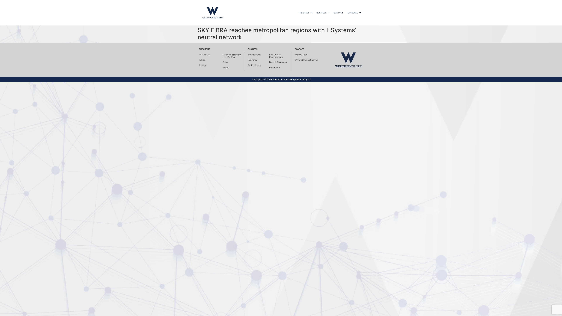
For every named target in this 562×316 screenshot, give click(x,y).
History (202, 65)
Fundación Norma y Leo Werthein (231, 55)
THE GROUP (304, 13)
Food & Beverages (278, 62)
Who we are (204, 54)
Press (225, 62)
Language (353, 13)
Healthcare (274, 67)
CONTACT (338, 13)
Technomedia (254, 54)
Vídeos (225, 67)
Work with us (301, 54)
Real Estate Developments (276, 55)
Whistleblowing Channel (306, 59)
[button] (305, 12)
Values (202, 59)
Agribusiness (254, 65)
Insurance (252, 59)
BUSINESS (321, 13)
